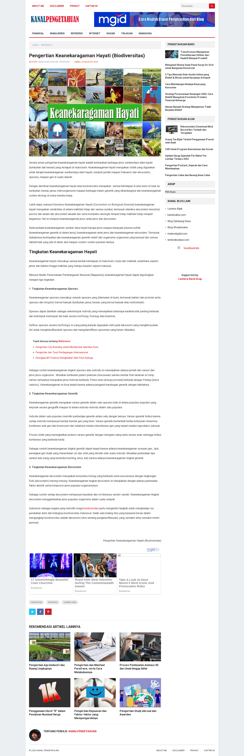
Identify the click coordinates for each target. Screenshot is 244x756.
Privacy (75, 6)
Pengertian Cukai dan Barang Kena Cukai (187, 175)
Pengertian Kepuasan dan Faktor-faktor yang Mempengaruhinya (90, 714)
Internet (94, 33)
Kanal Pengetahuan (48, 750)
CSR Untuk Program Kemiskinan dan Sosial (189, 149)
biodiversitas (91, 508)
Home (35, 45)
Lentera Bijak (174, 208)
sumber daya (70, 602)
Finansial (38, 33)
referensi (52, 602)
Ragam (111, 33)
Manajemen (57, 33)
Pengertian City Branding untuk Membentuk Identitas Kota (67, 347)
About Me (38, 6)
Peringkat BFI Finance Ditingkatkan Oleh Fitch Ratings (64, 357)
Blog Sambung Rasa (179, 221)
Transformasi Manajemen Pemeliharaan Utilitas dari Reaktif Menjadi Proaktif (194, 55)
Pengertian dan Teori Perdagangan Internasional (62, 352)
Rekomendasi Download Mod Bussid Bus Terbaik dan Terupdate (196, 129)
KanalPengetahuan (48, 62)
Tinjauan (127, 33)
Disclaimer (57, 6)
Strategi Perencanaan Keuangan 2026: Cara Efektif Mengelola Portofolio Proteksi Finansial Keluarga (189, 97)
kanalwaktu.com (176, 214)
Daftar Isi (91, 6)
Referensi (77, 33)
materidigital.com (177, 233)
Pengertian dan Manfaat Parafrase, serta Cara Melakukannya (89, 668)
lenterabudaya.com (178, 239)
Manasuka (145, 33)
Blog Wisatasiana (177, 227)
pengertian (36, 602)
